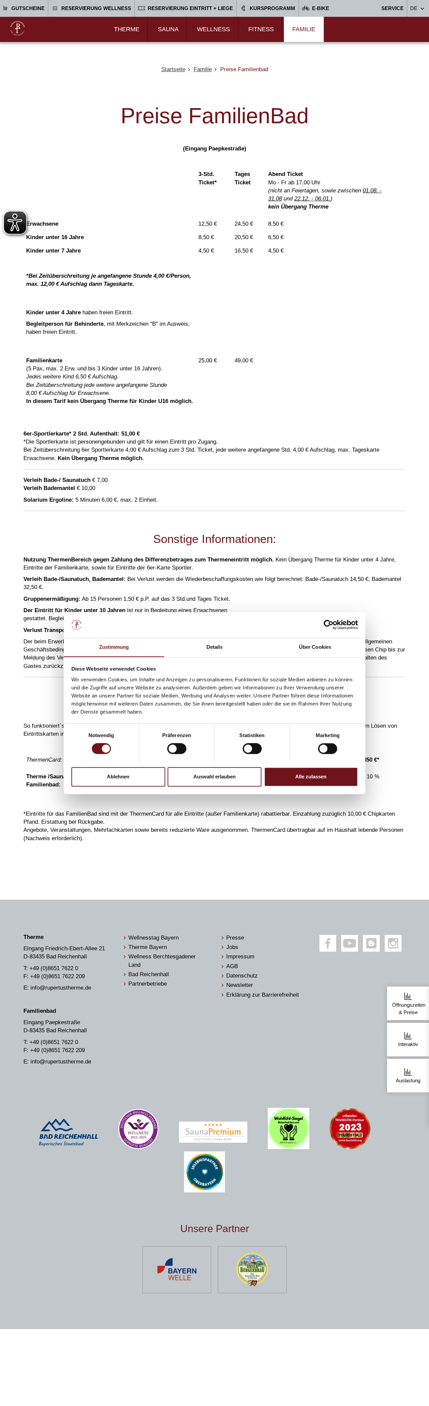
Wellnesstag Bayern (153, 938)
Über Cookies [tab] (315, 647)
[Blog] (371, 943)
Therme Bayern (147, 947)
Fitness (261, 29)
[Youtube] (349, 943)
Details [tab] (214, 647)
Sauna (168, 29)
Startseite (173, 69)
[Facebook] (327, 943)
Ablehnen (118, 776)
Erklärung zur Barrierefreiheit (262, 995)
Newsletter (239, 985)
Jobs (232, 947)
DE (413, 8)
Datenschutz (242, 975)
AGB (232, 966)
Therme (126, 29)
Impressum (240, 956)
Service (392, 8)
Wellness (213, 29)
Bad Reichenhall (148, 974)
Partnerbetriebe (147, 984)
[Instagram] (393, 943)
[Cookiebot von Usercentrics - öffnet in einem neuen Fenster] (328, 625)
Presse (235, 938)
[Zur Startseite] (17, 28)
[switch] (176, 748)
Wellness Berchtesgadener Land (162, 960)
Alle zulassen (310, 776)
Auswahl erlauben (214, 776)
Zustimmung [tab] (114, 647)
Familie (303, 29)
